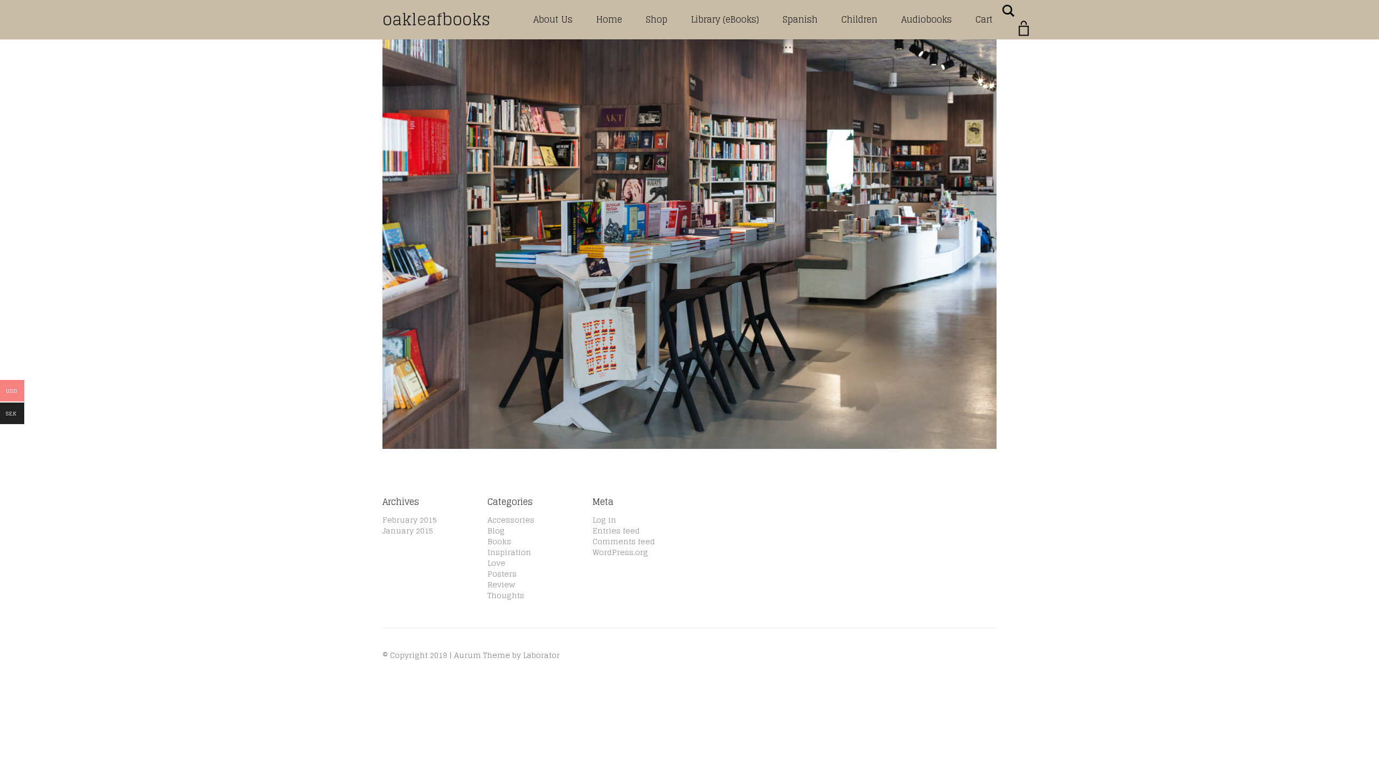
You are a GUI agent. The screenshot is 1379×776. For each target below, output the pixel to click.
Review (501, 584)
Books (499, 541)
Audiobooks (926, 19)
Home (609, 19)
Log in (604, 519)
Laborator (541, 655)
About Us (553, 19)
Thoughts (505, 595)
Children (859, 19)
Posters (502, 573)
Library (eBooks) (725, 19)
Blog (496, 530)
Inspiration (509, 552)
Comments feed (624, 541)
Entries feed (616, 530)
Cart (984, 19)
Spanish (800, 19)
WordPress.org (620, 552)
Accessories (510, 519)
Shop (656, 19)
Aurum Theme (482, 655)
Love (496, 563)
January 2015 (407, 530)
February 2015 (409, 519)
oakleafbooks (436, 19)
